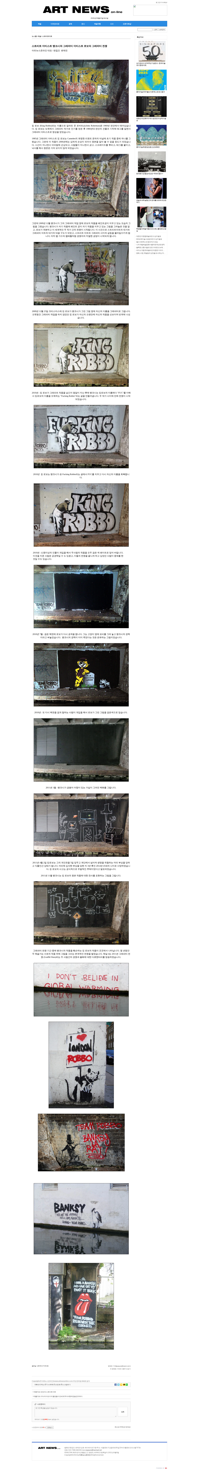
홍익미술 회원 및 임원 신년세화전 (148, 147)
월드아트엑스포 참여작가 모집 (147, 242)
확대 (37, 1385)
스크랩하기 (67, 1385)
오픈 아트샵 (127, 24)
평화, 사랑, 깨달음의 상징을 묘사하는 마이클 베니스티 (155, 253)
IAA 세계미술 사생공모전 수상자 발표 (149, 239)
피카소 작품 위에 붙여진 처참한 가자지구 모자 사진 (153, 250)
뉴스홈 (34, 36)
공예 (70, 24)
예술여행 (97, 24)
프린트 (57, 1385)
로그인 (158, 2)
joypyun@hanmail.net (94, 1450)
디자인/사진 (55, 24)
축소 (42, 1385)
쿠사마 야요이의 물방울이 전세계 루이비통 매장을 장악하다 (61, 1396)
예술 (39, 24)
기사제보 (164, 2)
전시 (83, 24)
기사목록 (49, 1385)
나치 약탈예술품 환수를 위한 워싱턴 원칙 (150, 245)
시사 (111, 24)
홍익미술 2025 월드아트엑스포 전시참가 (150, 92)
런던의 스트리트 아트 (48, 1392)
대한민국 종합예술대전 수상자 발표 (148, 236)
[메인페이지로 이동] (82, 14)
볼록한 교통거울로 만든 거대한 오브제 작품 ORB (153, 247)
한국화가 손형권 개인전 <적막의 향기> (149, 174)
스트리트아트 (47, 36)
